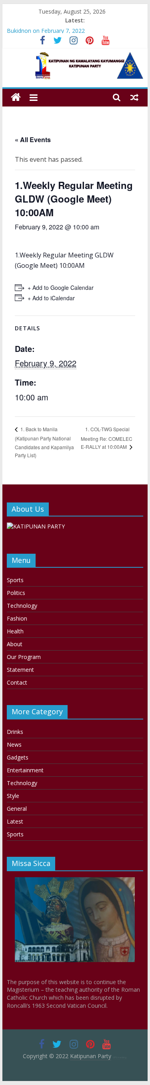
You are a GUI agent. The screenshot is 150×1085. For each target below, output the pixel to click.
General (17, 808)
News (14, 744)
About (14, 644)
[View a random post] (134, 97)
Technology (22, 605)
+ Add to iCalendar (51, 298)
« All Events (33, 139)
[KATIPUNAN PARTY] (36, 526)
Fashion (17, 618)
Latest (15, 821)
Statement (20, 669)
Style (13, 796)
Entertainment (25, 770)
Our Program (24, 657)
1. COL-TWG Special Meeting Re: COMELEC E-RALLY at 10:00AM (106, 438)
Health (15, 631)
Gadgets (17, 757)
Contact (17, 682)
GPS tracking (120, 1057)
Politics (16, 593)
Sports (15, 580)
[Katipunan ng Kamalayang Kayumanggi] (16, 97)
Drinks (15, 731)
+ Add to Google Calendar (61, 287)
